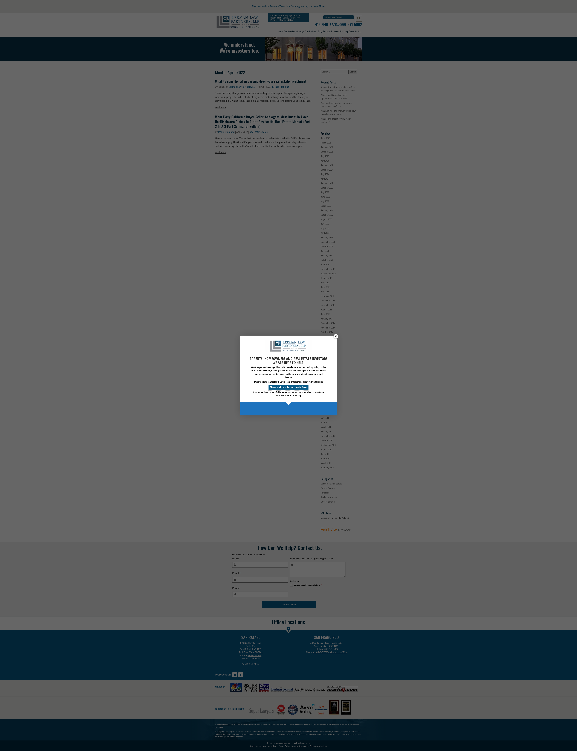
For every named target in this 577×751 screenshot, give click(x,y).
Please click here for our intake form (288, 387)
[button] (336, 336)
